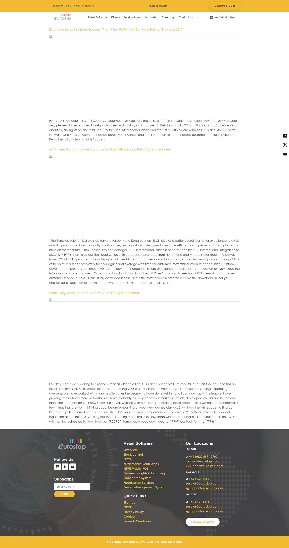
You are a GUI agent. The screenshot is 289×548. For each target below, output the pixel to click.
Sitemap (129, 502)
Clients (115, 17)
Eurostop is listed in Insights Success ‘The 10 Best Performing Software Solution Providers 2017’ (116, 29)
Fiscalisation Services (139, 482)
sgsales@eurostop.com (202, 483)
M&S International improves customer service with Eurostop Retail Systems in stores (109, 149)
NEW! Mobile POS (136, 468)
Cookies (130, 516)
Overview (130, 450)
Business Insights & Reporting (145, 473)
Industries (151, 17)
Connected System (138, 478)
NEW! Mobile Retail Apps (141, 464)
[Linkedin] (57, 466)
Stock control (134, 454)
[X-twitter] (65, 466)
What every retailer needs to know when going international (94, 293)
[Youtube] (72, 466)
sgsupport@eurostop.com (204, 488)
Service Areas (132, 17)
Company (168, 17)
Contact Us (186, 17)
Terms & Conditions (137, 521)
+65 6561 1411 (199, 479)
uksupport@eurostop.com (204, 466)
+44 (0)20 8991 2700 (202, 456)
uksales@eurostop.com (203, 461)
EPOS (128, 459)
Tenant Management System (144, 487)
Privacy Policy (134, 512)
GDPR (128, 507)
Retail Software (97, 17)
